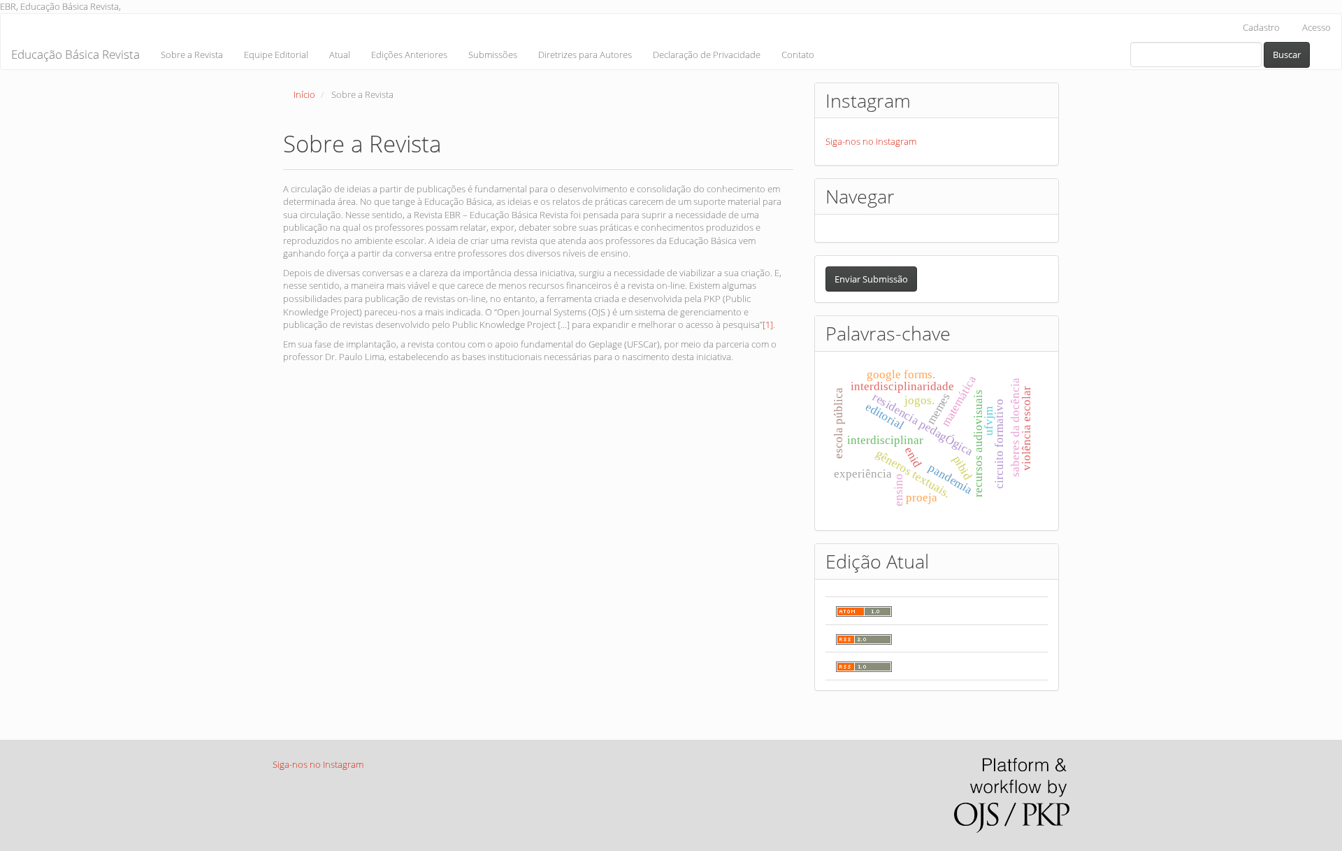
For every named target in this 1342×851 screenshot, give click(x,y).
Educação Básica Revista (75, 54)
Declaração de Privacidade (706, 54)
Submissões (492, 54)
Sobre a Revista (192, 54)
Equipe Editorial (276, 54)
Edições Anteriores (409, 54)
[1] (768, 324)
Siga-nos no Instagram (870, 141)
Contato (797, 54)
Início (304, 94)
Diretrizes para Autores (585, 54)
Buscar (1287, 54)
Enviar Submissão (871, 279)
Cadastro (1261, 27)
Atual (339, 54)
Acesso (1316, 27)
